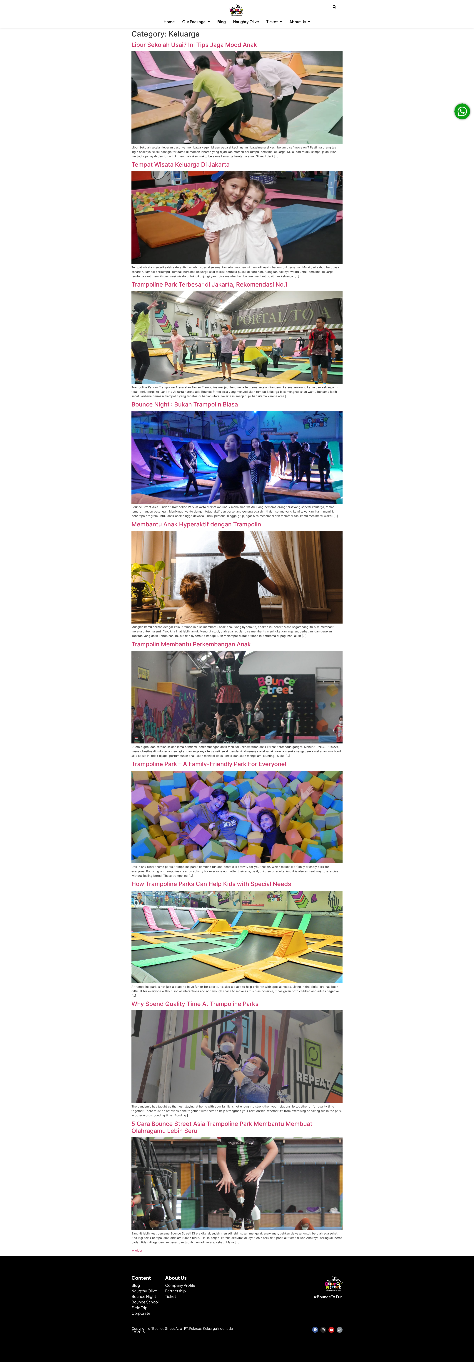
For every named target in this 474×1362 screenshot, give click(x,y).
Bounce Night (143, 1296)
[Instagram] (323, 1330)
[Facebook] (315, 1330)
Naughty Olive (246, 21)
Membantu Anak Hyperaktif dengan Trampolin (196, 524)
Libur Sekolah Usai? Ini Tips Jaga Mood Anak (194, 44)
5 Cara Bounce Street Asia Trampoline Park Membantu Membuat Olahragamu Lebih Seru (221, 1127)
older (136, 1250)
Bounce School (145, 1302)
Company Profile (180, 1285)
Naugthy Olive (144, 1290)
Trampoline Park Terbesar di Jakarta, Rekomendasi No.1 (209, 284)
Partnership (175, 1290)
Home (169, 21)
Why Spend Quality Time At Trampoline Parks (194, 1003)
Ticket (272, 21)
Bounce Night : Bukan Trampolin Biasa (184, 404)
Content (141, 1278)
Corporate (141, 1313)
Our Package (194, 21)
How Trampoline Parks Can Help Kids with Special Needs (211, 883)
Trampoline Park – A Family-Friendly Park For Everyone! (208, 764)
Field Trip (139, 1307)
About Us (297, 21)
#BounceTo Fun (328, 1296)
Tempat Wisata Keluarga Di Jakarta (180, 164)
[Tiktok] (340, 1330)
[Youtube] (331, 1330)
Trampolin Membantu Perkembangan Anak (191, 644)
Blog (221, 21)
